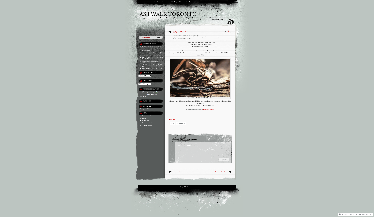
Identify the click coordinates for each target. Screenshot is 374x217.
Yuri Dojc (189, 38)
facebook (147, 101)
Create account (146, 115)
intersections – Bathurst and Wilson (152, 49)
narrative (215, 37)
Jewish (204, 37)
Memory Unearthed (221, 172)
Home (147, 2)
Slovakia (179, 38)
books (195, 37)
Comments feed (147, 123)
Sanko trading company (149, 61)
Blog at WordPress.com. (187, 187)
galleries (191, 35)
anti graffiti (176, 172)
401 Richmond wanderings (149, 65)
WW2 (184, 38)
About (156, 2)
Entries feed (145, 120)
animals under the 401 (148, 52)
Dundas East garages (148, 46)
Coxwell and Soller (147, 55)
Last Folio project (208, 109)
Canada (164, 2)
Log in (144, 118)
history (196, 35)
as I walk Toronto (168, 14)
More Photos (142, 96)
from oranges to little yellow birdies (152, 57)
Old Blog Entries (176, 2)
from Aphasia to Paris (148, 68)
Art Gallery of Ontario (186, 37)
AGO (177, 37)
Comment (224, 159)
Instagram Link (144, 109)
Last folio (209, 37)
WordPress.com (147, 125)
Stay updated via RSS (216, 19)
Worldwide (190, 2)
